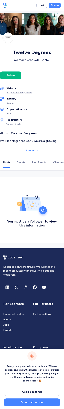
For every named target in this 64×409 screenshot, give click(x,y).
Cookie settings (32, 391)
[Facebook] (35, 287)
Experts (7, 330)
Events (7, 319)
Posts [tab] (6, 162)
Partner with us (42, 314)
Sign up (55, 5)
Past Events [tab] (39, 162)
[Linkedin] (7, 287)
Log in (42, 5)
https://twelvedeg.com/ (19, 92)
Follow (11, 75)
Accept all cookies (32, 402)
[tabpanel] (32, 209)
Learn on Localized (14, 314)
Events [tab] (21, 162)
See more (32, 150)
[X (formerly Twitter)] (16, 287)
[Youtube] (44, 287)
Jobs (6, 324)
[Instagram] (26, 287)
